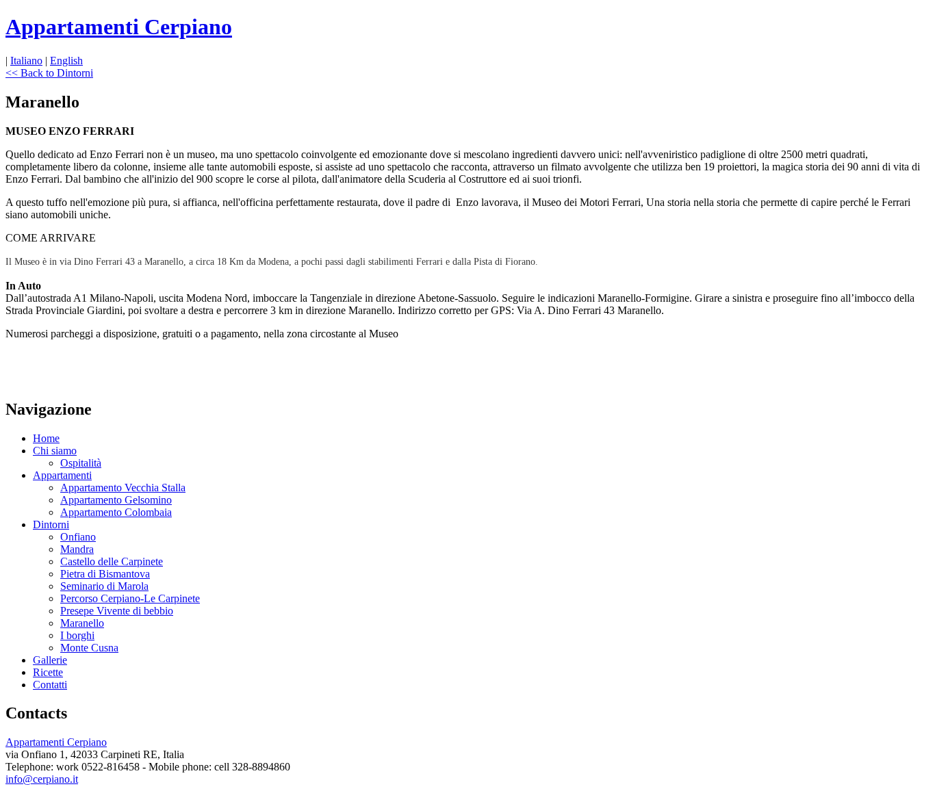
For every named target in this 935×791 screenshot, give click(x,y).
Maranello (82, 623)
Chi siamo (55, 450)
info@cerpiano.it (41, 779)
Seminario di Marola (104, 586)
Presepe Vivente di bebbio (116, 611)
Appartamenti (62, 475)
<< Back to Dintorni (49, 73)
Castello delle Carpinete (111, 561)
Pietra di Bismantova (105, 574)
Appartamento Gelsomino (116, 500)
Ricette (48, 672)
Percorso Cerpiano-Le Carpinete (130, 598)
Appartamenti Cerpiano (118, 26)
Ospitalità (80, 463)
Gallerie (50, 660)
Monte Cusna (89, 647)
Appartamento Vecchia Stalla (122, 487)
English (66, 60)
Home (46, 438)
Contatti (50, 684)
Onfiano (78, 537)
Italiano (26, 60)
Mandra (77, 549)
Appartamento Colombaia (116, 512)
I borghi (77, 635)
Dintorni (51, 524)
